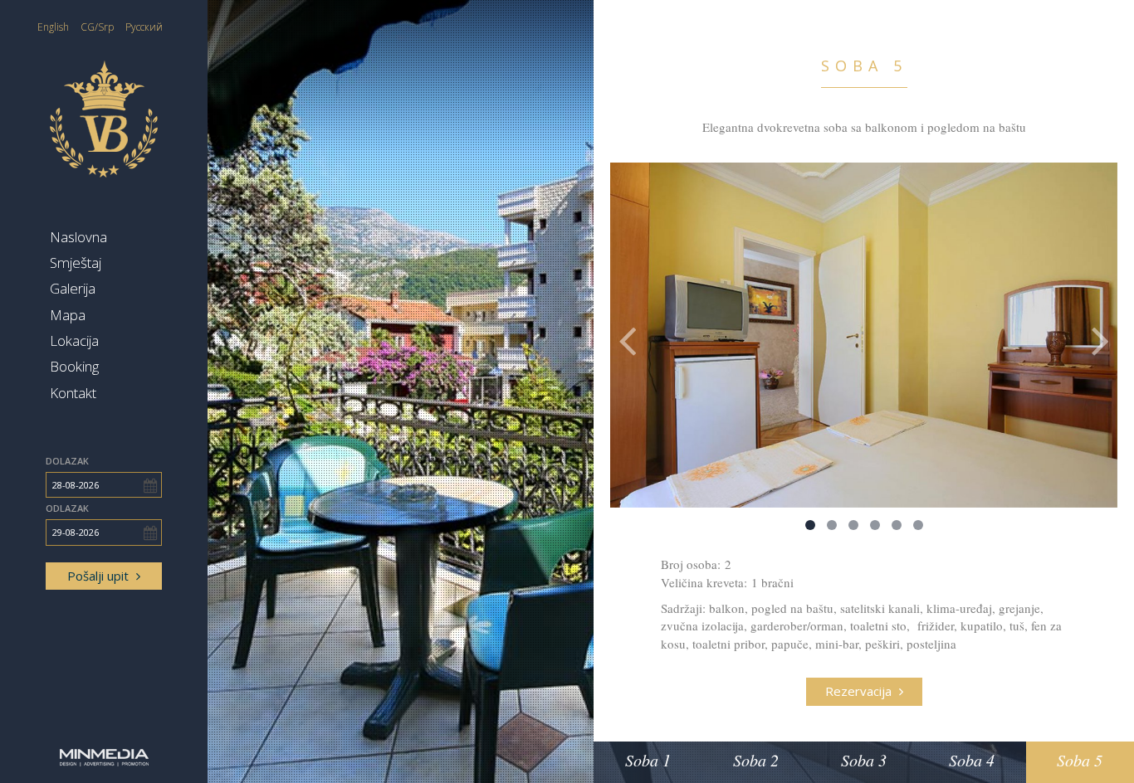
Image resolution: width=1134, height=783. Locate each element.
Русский (144, 27)
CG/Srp (97, 27)
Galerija (72, 288)
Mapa (68, 314)
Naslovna (78, 236)
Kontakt (73, 392)
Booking (74, 366)
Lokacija (74, 340)
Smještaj (75, 262)
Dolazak (67, 461)
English (53, 27)
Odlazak (67, 508)
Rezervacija (860, 691)
